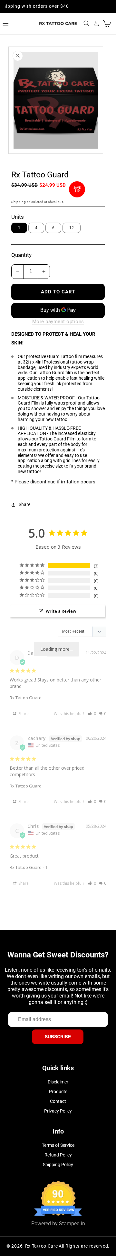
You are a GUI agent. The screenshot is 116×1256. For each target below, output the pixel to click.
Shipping (18, 202)
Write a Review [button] (61, 611)
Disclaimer (58, 1081)
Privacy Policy (58, 1111)
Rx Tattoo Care (41, 1246)
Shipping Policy (58, 1164)
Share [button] (24, 504)
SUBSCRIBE (58, 1036)
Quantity (21, 255)
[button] (5, 23)
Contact (58, 1101)
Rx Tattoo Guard (26, 698)
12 (71, 228)
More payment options (58, 321)
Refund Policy (58, 1154)
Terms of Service (58, 1145)
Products (58, 1091)
